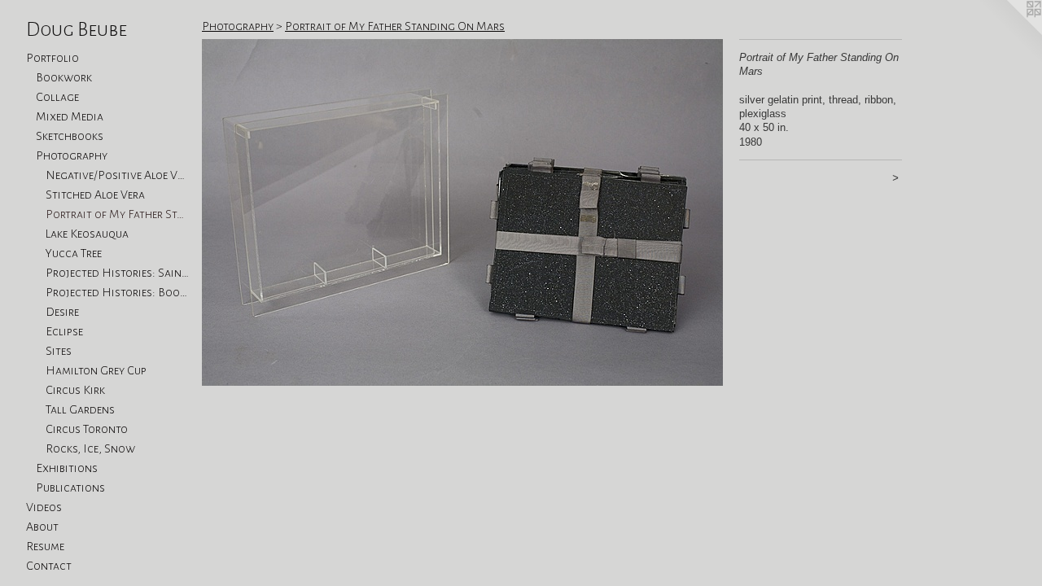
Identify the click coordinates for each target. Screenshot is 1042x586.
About (42, 526)
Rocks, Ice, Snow (90, 448)
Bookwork (64, 77)
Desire (62, 311)
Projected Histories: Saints (117, 272)
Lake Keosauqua (87, 233)
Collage (57, 96)
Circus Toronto (87, 428)
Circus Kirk (75, 389)
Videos (44, 507)
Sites (59, 350)
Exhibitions (67, 467)
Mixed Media (69, 116)
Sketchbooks (69, 135)
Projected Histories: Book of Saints (117, 292)
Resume (45, 546)
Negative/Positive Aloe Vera (117, 174)
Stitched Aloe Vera (95, 194)
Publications (70, 487)
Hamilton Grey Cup (96, 370)
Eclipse (64, 331)
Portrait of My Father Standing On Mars (117, 214)
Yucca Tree (74, 253)
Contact (49, 565)
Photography (71, 155)
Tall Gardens (80, 409)
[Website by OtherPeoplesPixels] (1009, 32)
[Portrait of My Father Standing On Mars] (462, 212)
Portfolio (52, 57)
